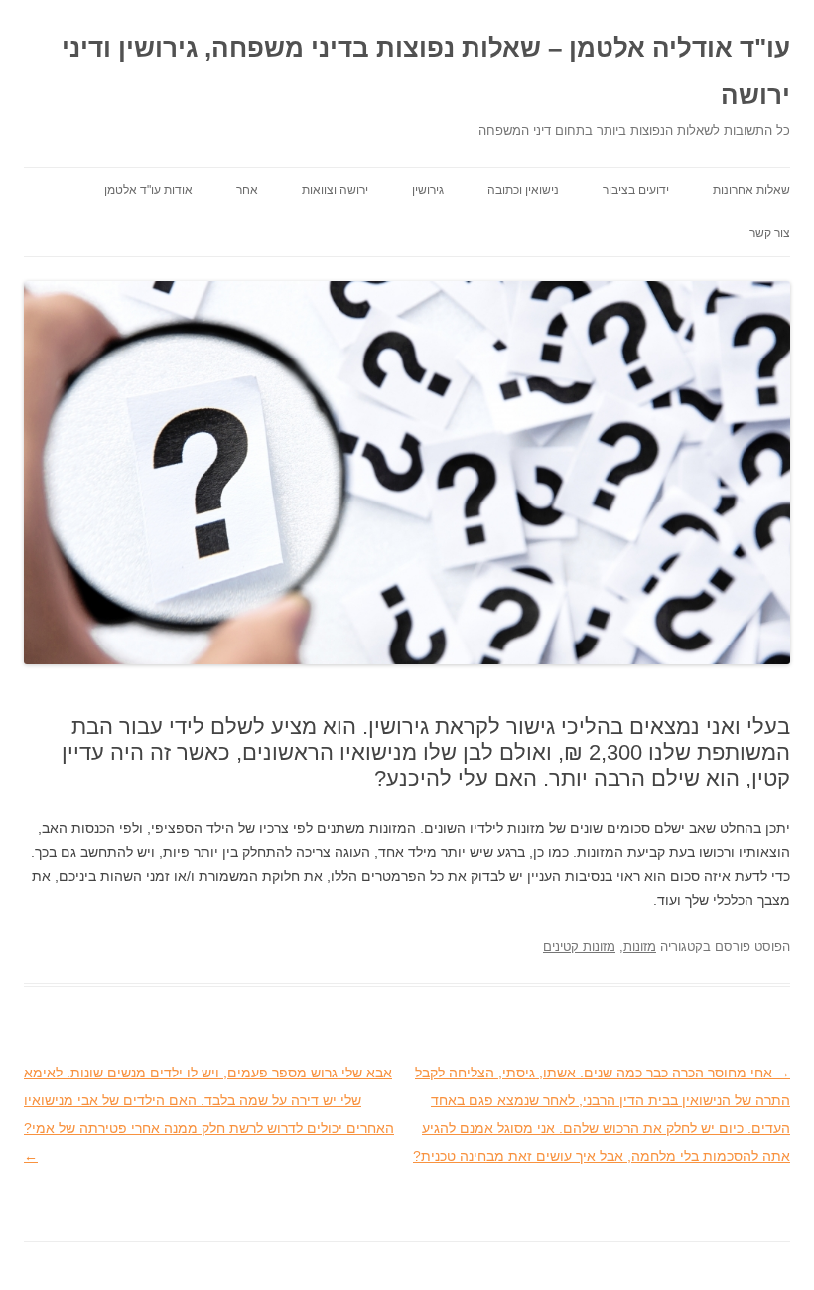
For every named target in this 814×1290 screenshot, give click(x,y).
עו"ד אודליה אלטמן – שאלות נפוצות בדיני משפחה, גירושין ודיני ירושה (426, 71)
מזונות (639, 946)
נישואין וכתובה (523, 190)
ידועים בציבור (636, 190)
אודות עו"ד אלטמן (148, 190)
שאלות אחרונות (751, 190)
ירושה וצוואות (335, 190)
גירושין (428, 190)
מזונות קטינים (579, 946)
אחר (247, 190)
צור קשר (769, 233)
